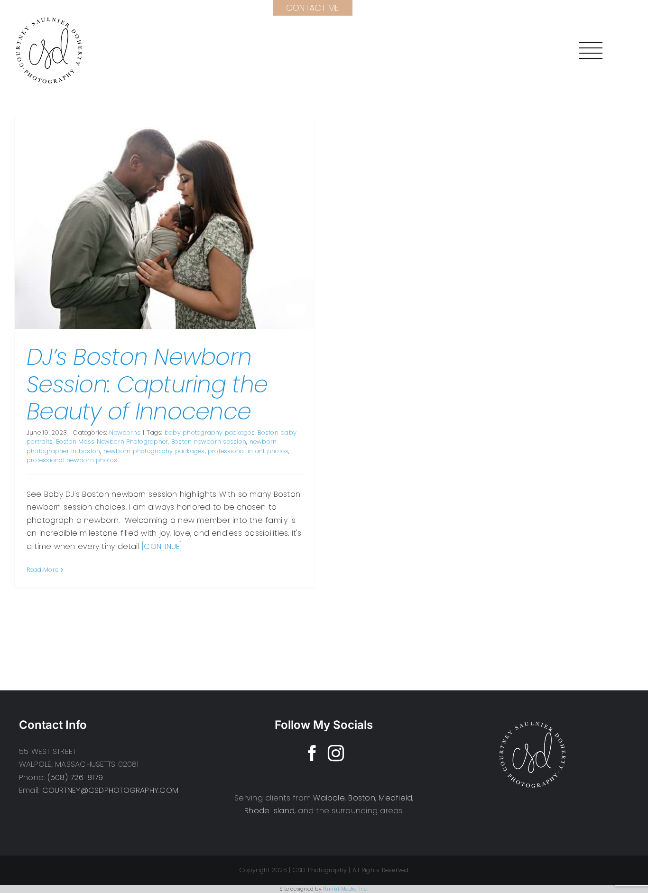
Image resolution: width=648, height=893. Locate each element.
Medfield (395, 797)
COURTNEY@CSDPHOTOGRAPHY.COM (110, 790)
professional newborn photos (72, 460)
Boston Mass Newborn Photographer (112, 441)
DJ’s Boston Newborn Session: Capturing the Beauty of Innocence (147, 384)
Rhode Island (269, 810)
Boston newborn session (208, 441)
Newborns (124, 432)
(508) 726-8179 (75, 777)
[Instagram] (336, 753)
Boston (361, 797)
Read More (42, 569)
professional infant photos (248, 451)
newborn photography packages (154, 451)
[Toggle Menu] (590, 50)
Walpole (329, 797)
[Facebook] (312, 753)
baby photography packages (210, 432)
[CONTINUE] (162, 546)
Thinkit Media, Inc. (345, 889)
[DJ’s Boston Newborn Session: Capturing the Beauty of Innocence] (164, 222)
